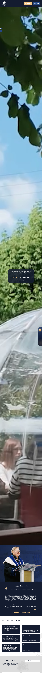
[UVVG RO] (4, 1)
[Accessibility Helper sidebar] (1, 31)
